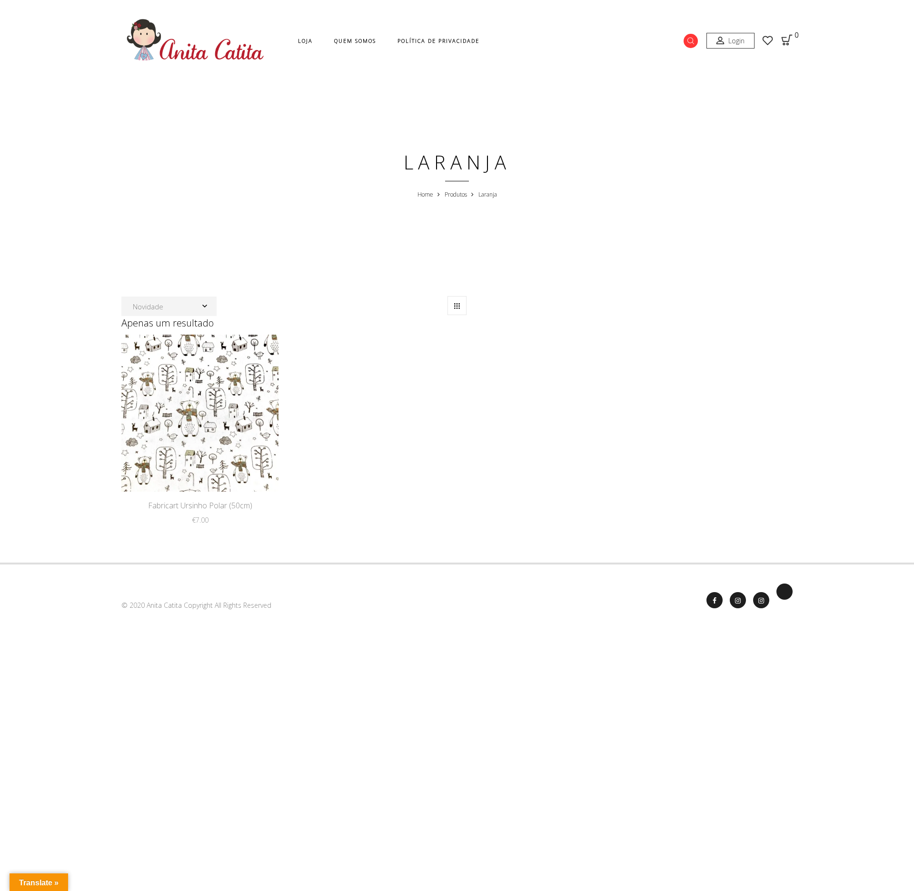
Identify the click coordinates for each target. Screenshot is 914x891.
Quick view (231, 471)
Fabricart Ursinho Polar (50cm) (200, 505)
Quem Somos (355, 40)
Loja (305, 40)
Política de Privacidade (438, 40)
